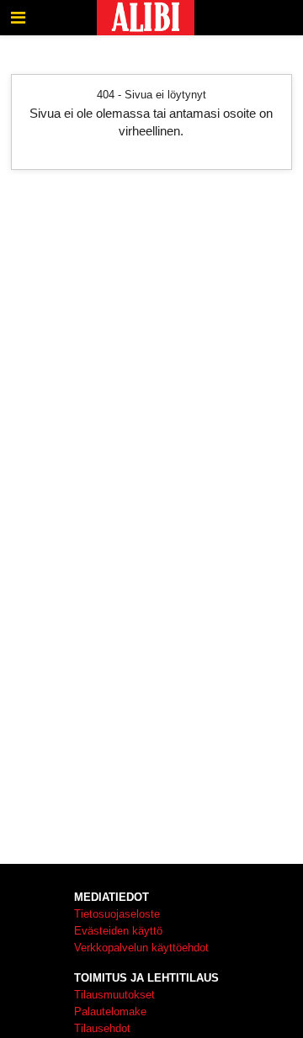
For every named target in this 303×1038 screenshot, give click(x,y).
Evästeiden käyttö (118, 930)
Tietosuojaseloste (117, 914)
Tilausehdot (102, 1028)
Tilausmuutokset (114, 994)
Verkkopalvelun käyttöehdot (141, 947)
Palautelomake (110, 1011)
